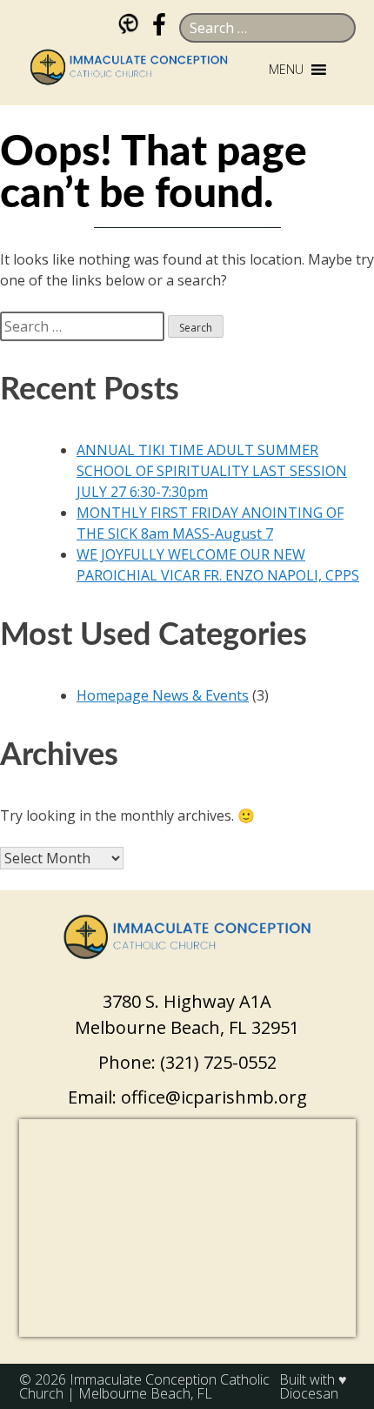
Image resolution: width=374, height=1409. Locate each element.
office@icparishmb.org (214, 1097)
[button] (286, 69)
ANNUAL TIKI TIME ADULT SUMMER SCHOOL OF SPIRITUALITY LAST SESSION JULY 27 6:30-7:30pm (212, 470)
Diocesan (308, 1393)
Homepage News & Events (163, 695)
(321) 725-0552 (218, 1062)
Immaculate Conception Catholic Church (144, 1386)
